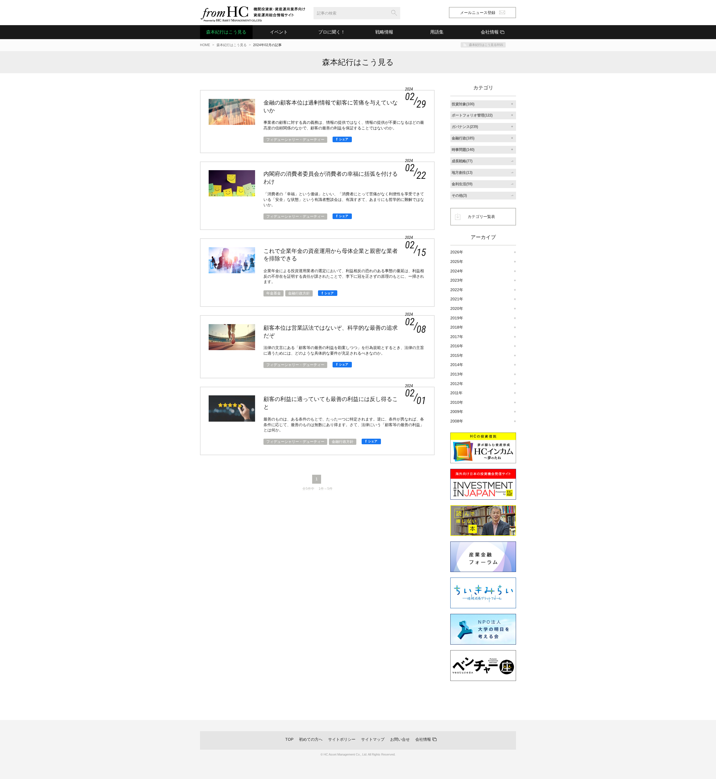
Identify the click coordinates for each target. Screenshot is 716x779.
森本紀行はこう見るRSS (486, 44)
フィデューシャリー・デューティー (295, 139)
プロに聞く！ (331, 32)
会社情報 (423, 739)
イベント (279, 32)
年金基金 (273, 293)
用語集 (437, 32)
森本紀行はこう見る (226, 32)
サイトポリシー (341, 739)
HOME (205, 45)
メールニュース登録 (477, 12)
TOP (289, 739)
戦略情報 (384, 32)
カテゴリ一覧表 (481, 216)
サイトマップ (373, 739)
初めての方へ (310, 739)
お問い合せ (400, 739)
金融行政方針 (299, 293)
